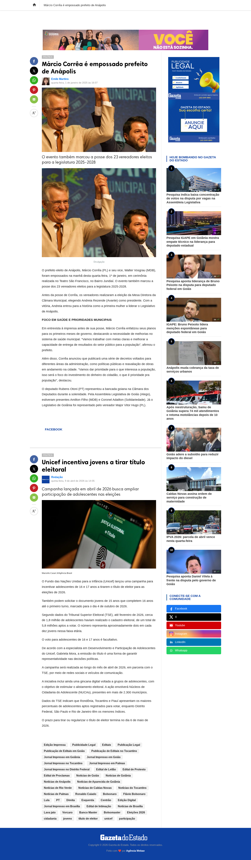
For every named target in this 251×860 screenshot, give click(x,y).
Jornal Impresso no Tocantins (63, 763)
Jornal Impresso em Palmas (107, 763)
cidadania (50, 818)
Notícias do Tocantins (132, 787)
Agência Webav (135, 850)
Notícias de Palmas (56, 794)
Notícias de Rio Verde (58, 787)
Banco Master (88, 812)
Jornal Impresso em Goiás (104, 757)
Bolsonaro (110, 794)
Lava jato (50, 812)
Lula (47, 800)
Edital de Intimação (99, 806)
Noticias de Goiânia (118, 775)
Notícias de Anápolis (57, 781)
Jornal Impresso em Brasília (62, 806)
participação (127, 818)
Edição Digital (127, 800)
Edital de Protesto (134, 769)
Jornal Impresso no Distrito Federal (66, 769)
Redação (57, 477)
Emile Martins (60, 79)
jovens (67, 818)
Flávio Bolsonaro (134, 794)
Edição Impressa (55, 744)
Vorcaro (67, 812)
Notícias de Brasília (130, 806)
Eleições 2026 (136, 812)
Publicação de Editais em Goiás (64, 751)
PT (58, 800)
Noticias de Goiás (87, 775)
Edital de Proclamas (57, 775)
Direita (70, 800)
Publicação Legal (129, 744)
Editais (106, 744)
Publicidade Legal (83, 744)
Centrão (106, 800)
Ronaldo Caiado (85, 794)
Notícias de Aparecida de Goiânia (98, 781)
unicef (108, 818)
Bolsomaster (112, 812)
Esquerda (87, 800)
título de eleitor (88, 818)
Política (47, 57)
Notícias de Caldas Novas (95, 787)
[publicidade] (125, 40)
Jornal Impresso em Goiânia (62, 757)
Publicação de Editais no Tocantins (114, 751)
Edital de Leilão (106, 769)
